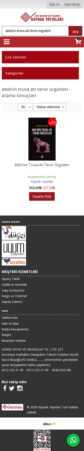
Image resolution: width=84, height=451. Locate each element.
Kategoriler (14, 73)
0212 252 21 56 (12, 370)
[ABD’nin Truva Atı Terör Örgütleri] (42, 120)
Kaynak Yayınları (42, 181)
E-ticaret (35, 423)
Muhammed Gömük (42, 177)
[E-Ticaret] (49, 423)
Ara (75, 32)
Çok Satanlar (15, 57)
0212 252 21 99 (37, 370)
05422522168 (61, 370)
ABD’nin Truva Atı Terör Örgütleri (42, 164)
